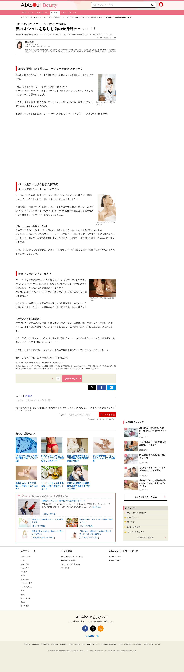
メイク (30, 12)
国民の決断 (65, 568)
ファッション (25, 598)
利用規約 (63, 644)
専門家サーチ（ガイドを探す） (72, 557)
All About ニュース (115, 557)
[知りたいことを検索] (152, 5)
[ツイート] (92, 387)
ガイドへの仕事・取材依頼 (71, 564)
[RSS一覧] (101, 628)
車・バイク (25, 606)
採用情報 (35, 644)
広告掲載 (54, 644)
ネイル (63, 12)
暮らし (23, 575)
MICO (24, 12)
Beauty (50, 4)
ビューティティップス (89, 538)
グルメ (23, 602)
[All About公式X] (93, 628)
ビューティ (35, 17)
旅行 (22, 591)
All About (24, 17)
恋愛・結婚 (25, 579)
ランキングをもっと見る (146, 497)
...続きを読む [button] (111, 52)
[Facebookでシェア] (101, 387)
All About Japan (115, 560)
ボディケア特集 (49, 514)
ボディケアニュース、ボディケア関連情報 (80, 17)
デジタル (24, 572)
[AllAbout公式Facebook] (85, 628)
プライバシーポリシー (77, 644)
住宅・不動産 (25, 557)
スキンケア (39, 12)
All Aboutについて (93, 644)
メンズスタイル (26, 587)
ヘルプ (157, 644)
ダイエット (72, 12)
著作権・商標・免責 (109, 644)
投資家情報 (45, 644)
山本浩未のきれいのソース (43, 538)
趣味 (22, 594)
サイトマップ (148, 644)
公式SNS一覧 (92, 636)
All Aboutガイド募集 (68, 560)
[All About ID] (161, 5)
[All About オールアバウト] (31, 5)
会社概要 (27, 644)
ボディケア (55, 12)
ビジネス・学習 (26, 583)
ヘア (47, 12)
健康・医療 (25, 564)
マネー (23, 560)
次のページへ (71, 378)
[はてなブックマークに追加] (111, 387)
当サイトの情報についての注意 (130, 644)
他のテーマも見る (146, 537)
